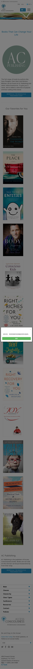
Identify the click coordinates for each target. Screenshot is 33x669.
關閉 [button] (16, 338)
